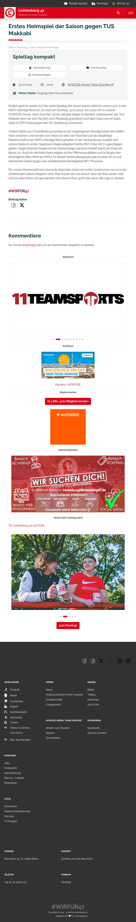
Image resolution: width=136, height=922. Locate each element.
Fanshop (102, 3)
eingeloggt (29, 245)
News (49, 689)
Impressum (10, 806)
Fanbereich (10, 768)
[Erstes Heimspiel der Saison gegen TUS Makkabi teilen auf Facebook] (13, 205)
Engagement (53, 704)
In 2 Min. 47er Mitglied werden (68, 401)
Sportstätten (53, 737)
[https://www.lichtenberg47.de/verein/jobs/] (68, 484)
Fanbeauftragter (41, 74)
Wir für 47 (123, 3)
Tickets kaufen (78, 3)
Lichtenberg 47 (80, 912)
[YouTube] (110, 661)
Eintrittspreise (98, 67)
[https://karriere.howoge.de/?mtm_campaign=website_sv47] (68, 365)
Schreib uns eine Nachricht (76, 858)
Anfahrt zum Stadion (58, 728)
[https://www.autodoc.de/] (68, 427)
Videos (91, 694)
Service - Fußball (14, 778)
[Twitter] (101, 661)
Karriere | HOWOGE (68, 384)
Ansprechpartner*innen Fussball (64, 694)
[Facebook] (84, 661)
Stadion (50, 733)
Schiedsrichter (54, 699)
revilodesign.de (80, 916)
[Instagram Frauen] (128, 661)
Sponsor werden (96, 733)
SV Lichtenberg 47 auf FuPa (26, 525)
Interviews (93, 699)
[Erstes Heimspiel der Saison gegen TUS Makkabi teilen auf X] (22, 205)
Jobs (7, 763)
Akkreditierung (42, 67)
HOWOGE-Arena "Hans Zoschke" (89, 84)
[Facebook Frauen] (92, 661)
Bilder (90, 689)
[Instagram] (119, 661)
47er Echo (93, 704)
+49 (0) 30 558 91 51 (15, 882)
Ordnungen (10, 821)
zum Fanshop (68, 625)
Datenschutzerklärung (17, 811)
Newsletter (10, 782)
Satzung (9, 816)
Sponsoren (93, 728)
